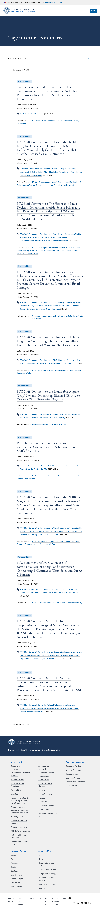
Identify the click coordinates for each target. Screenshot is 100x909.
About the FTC (44, 851)
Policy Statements (46, 806)
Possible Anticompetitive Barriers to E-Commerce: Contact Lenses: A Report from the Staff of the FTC (48, 447)
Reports (41, 790)
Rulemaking (16, 790)
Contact (41, 888)
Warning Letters (17, 817)
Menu (93, 10)
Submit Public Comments (30, 750)
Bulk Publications (73, 786)
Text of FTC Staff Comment (32, 114)
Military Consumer (73, 770)
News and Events (18, 851)
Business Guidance (74, 778)
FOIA (40, 898)
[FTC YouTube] (85, 903)
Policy (41, 762)
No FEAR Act (47, 901)
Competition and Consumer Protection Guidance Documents (20, 810)
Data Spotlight (17, 879)
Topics (14, 867)
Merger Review (17, 779)
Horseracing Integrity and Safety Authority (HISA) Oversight (20, 800)
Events (14, 859)
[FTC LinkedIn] (81, 903)
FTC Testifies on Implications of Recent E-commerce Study (57, 603)
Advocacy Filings (24, 81)
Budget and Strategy (47, 874)
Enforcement (16, 762)
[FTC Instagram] (74, 903)
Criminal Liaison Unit (20, 827)
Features (14, 863)
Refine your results (17, 58)
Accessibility (30, 898)
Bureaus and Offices (47, 870)
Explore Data (16, 883)
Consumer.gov (72, 774)
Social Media (16, 887)
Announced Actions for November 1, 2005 (49, 424)
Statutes (14, 794)
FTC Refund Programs (20, 831)
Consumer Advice (73, 766)
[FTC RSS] (89, 903)
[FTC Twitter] (78, 903)
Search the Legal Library (51, 750)
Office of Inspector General (55, 901)
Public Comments (45, 794)
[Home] (19, 13)
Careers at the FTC (46, 884)
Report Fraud (13, 750)
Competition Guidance (75, 782)
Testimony (42, 802)
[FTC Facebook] (70, 898)
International (43, 810)
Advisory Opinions (46, 773)
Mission (41, 855)
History (41, 859)
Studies (41, 798)
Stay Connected (18, 875)
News (13, 855)
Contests (15, 871)
